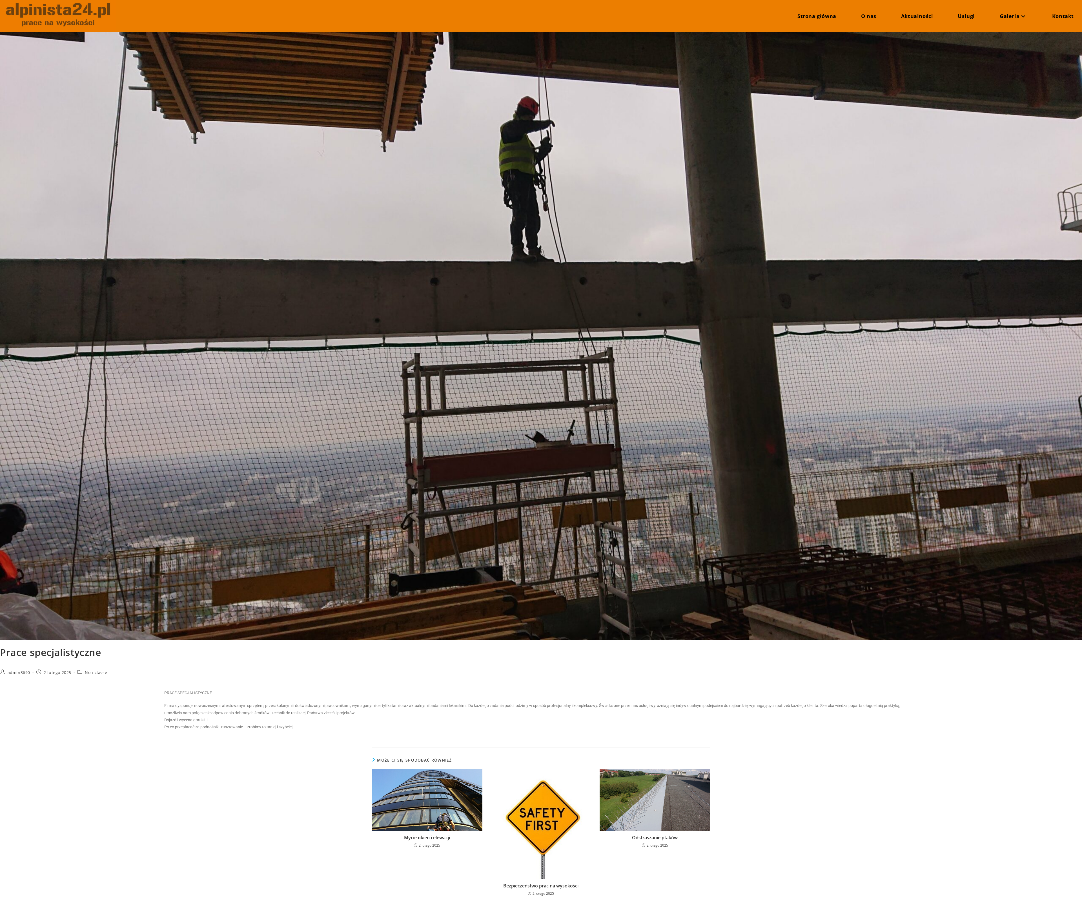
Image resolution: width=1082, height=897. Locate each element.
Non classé (96, 672)
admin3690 (19, 672)
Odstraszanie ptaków (655, 837)
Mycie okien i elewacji (427, 837)
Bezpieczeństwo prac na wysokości (540, 886)
